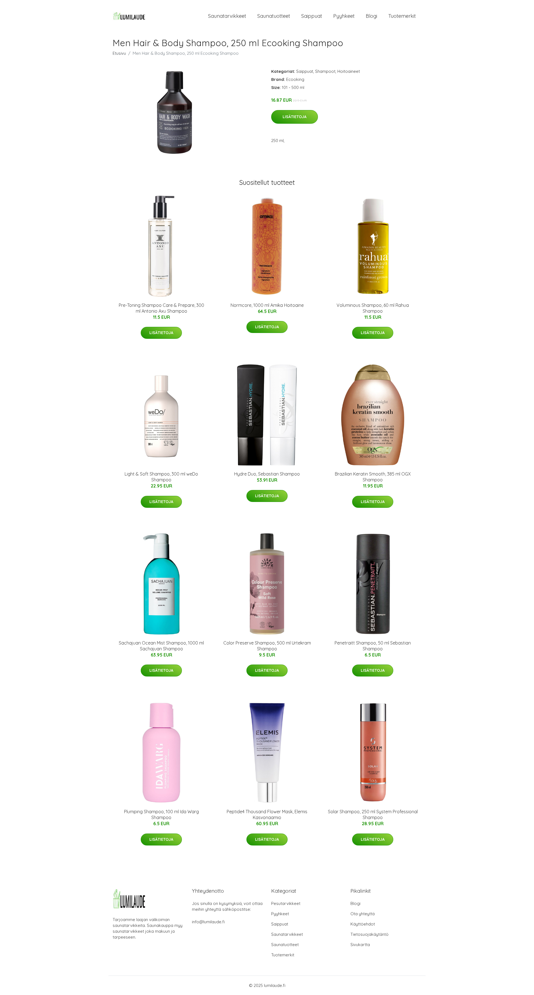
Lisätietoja (294, 116)
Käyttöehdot (362, 924)
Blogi (371, 16)
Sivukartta (360, 944)
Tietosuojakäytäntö (369, 934)
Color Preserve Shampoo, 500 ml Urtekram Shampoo (267, 645)
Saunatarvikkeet (227, 16)
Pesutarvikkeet (285, 903)
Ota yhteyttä (362, 913)
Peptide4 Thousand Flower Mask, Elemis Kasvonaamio (267, 814)
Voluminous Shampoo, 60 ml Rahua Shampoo (373, 308)
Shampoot (325, 71)
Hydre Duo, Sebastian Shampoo (267, 474)
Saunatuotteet (273, 16)
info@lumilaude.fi (208, 921)
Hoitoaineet (348, 71)
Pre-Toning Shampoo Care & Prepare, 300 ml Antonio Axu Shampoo (161, 308)
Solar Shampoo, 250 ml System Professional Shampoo (373, 814)
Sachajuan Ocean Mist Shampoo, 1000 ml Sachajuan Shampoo (161, 645)
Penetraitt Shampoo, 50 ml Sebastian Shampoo (373, 645)
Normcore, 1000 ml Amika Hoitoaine (267, 305)
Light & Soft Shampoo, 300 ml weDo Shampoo (161, 476)
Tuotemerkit (402, 16)
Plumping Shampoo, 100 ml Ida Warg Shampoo (161, 814)
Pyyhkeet (344, 16)
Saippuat (311, 16)
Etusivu (119, 53)
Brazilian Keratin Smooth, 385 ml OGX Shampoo (373, 476)
